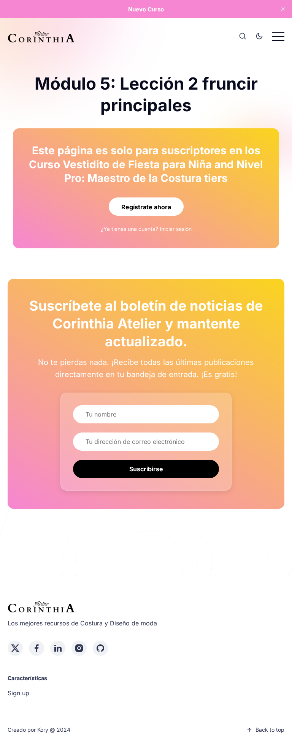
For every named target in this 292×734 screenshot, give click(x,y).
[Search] (242, 36)
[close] (283, 9)
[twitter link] (15, 648)
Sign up (18, 693)
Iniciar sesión (176, 229)
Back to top (270, 729)
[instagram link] (79, 648)
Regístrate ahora (146, 207)
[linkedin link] (57, 648)
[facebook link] (36, 648)
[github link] (100, 648)
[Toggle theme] (259, 36)
